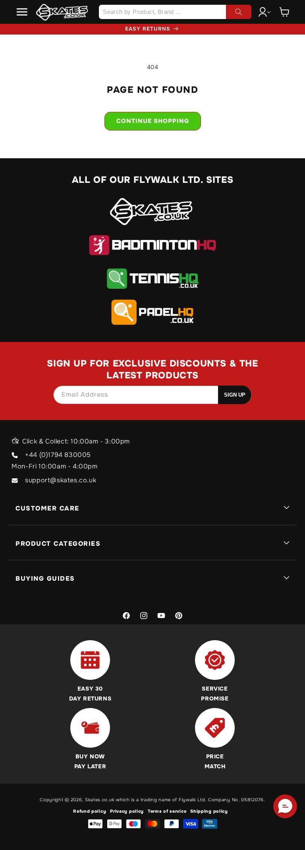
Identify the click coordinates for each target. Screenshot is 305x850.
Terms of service (167, 811)
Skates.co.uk (99, 799)
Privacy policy (127, 811)
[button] (22, 12)
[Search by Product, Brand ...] (238, 12)
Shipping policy (209, 811)
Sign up (234, 395)
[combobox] (175, 12)
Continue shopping (152, 121)
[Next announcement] (266, 29)
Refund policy (89, 811)
